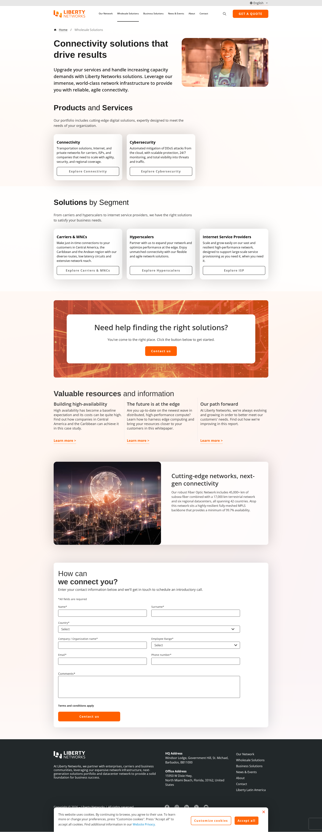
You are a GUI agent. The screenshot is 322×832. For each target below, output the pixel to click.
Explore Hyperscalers (161, 270)
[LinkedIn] (186, 807)
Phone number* (161, 654)
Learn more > (65, 440)
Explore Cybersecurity (161, 171)
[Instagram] (177, 807)
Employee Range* (162, 638)
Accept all (246, 821)
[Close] (263, 812)
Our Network (106, 13)
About (192, 13)
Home (63, 30)
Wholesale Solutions (128, 13)
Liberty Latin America (251, 790)
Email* (62, 654)
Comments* (66, 674)
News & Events (176, 13)
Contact (204, 13)
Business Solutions (153, 13)
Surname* (157, 606)
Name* (62, 606)
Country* (64, 622)
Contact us (161, 351)
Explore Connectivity (88, 171)
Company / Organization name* (78, 638)
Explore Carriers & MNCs (88, 270)
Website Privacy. (144, 824)
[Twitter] (196, 807)
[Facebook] (167, 807)
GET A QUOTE (250, 14)
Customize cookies (211, 821)
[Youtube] (206, 807)
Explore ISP (234, 270)
